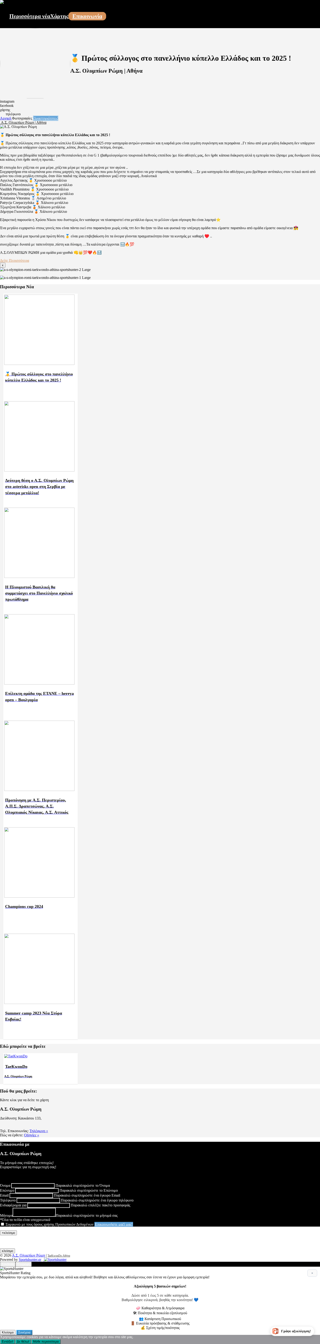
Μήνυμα (6, 1215)
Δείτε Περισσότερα (14, 260)
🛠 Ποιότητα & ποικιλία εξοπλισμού (160, 1313)
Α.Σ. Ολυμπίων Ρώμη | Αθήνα (23, 122)
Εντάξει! (7, 1341)
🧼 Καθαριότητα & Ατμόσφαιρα (160, 1308)
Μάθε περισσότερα (46, 1341)
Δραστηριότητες (46, 118)
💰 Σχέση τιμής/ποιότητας (160, 1328)
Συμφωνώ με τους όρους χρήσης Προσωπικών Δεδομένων (49, 1224)
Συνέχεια (24, 1332)
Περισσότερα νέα (29, 16)
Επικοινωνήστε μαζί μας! (114, 1224)
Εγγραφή (23, 1264)
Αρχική (6, 118)
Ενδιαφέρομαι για (13, 1205)
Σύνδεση (8, 1264)
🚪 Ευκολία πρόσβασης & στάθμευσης (160, 1323)
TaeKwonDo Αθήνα (59, 1255)
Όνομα (5, 1185)
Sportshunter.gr (30, 1260)
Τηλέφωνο (8, 1200)
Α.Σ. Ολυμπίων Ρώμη (28, 1255)
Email (4, 1195)
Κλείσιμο (8, 1332)
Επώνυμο (7, 1190)
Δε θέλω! (23, 1341)
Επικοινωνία (87, 16)
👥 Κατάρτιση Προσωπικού (160, 1319)
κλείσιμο (7, 1251)
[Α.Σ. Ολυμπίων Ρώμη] (2, 2)
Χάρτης (59, 16)
